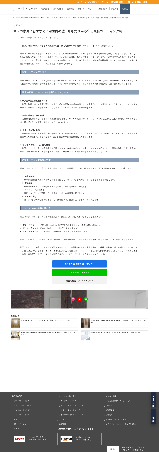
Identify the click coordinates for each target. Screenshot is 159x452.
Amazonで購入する (83, 440)
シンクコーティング (22, 410)
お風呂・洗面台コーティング (25, 405)
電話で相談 (153, 416)
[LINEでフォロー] (86, 299)
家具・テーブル (20, 424)
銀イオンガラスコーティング (72, 405)
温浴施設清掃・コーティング (119, 401)
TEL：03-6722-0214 (137, 2)
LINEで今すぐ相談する (79, 272)
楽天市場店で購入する (37, 440)
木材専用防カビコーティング (72, 415)
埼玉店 (18, 25)
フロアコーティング (22, 401)
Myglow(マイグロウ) (37, 437)
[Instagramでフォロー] (73, 299)
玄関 (16, 419)
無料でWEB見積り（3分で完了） (79, 264)
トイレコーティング (22, 415)
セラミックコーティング (70, 410)
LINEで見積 (153, 400)
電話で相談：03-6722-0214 (79, 281)
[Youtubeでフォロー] (79, 299)
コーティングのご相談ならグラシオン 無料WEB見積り (100, 2)
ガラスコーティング (68, 401)
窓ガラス (17, 429)
